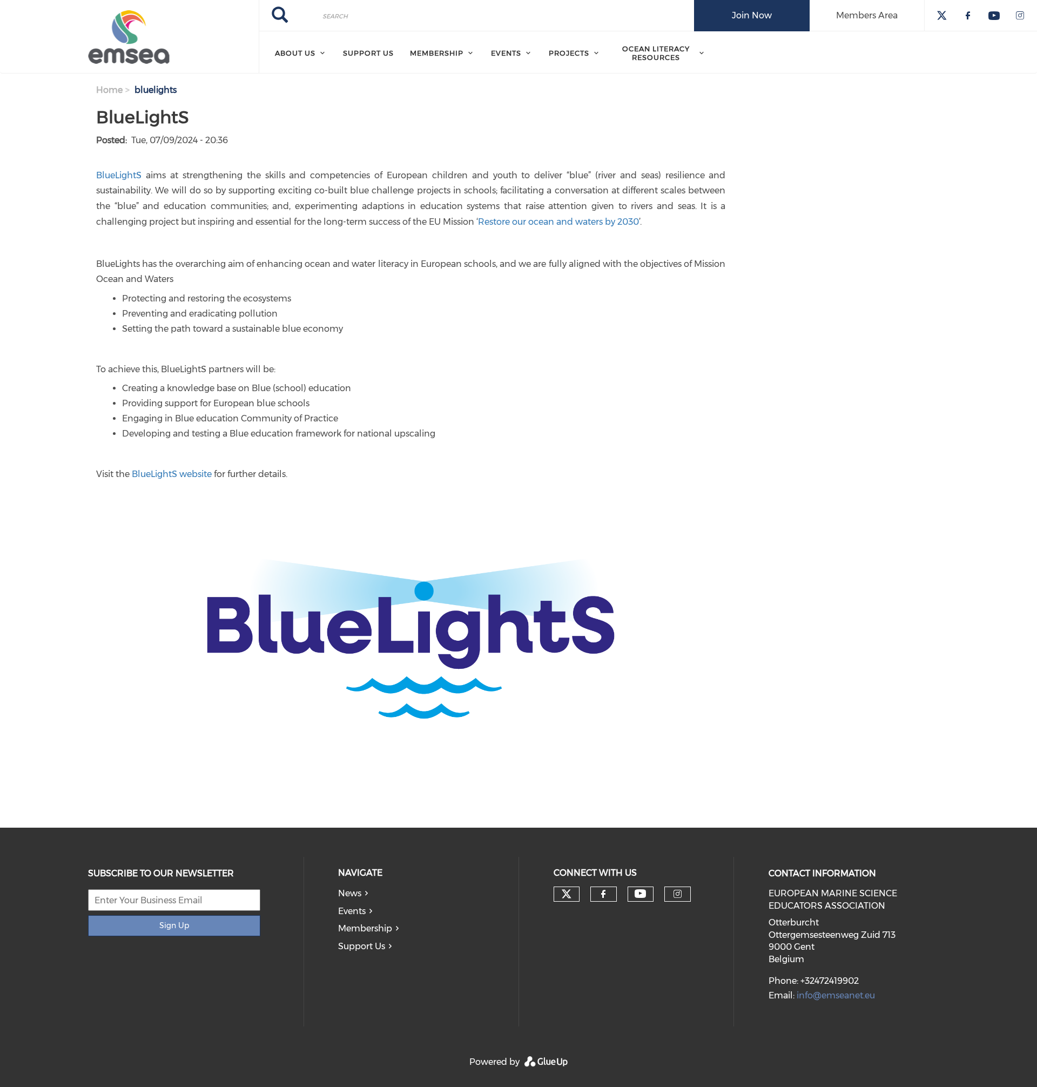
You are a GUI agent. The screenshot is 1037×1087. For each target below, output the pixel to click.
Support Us (361, 946)
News (349, 893)
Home (109, 90)
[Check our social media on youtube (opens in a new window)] (640, 894)
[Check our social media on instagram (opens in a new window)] (677, 894)
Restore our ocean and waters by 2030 (558, 222)
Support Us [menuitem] (368, 53)
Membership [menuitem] (436, 53)
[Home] (129, 36)
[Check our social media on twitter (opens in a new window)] (567, 894)
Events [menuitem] (506, 53)
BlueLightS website (172, 474)
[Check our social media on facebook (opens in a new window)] (603, 894)
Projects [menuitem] (569, 53)
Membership (365, 928)
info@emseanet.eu (836, 995)
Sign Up (174, 925)
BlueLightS (119, 175)
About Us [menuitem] (295, 53)
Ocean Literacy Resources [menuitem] (656, 53)
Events (352, 911)
